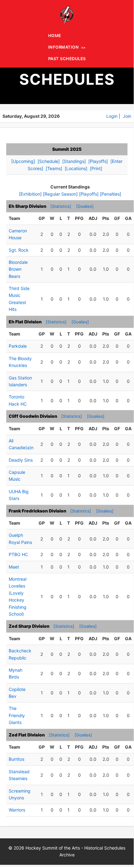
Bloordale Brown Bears (18, 269)
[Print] (96, 168)
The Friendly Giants (17, 715)
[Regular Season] (60, 194)
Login (112, 116)
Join (127, 116)
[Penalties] (110, 194)
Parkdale (18, 346)
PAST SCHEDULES (67, 58)
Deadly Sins (21, 460)
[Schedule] (49, 161)
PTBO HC (18, 554)
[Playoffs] (98, 161)
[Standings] (74, 161)
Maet (14, 566)
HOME (54, 35)
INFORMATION (63, 47)
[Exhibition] (30, 194)
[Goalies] (85, 206)
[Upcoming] (23, 161)
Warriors (17, 809)
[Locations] (76, 168)
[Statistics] (60, 206)
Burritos (16, 759)
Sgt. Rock (19, 250)
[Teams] (54, 168)
